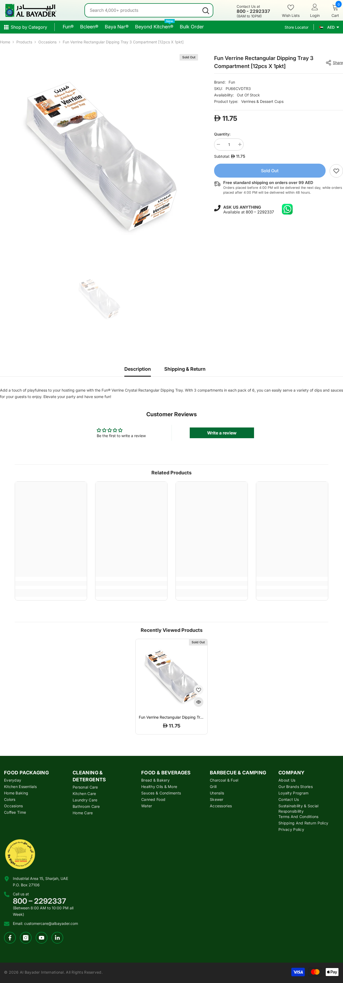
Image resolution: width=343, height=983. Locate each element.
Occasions (47, 42)
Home (5, 42)
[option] (99, 153)
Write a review (222, 433)
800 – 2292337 (260, 211)
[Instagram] (26, 938)
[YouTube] (41, 938)
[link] (336, 171)
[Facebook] (10, 938)
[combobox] (142, 10)
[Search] (148, 10)
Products (24, 42)
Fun (232, 82)
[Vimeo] (57, 938)
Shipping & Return (185, 369)
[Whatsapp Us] (287, 209)
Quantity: (222, 134)
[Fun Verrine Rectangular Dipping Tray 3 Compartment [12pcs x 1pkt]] (171, 675)
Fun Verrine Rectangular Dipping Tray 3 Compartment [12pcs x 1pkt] (171, 717)
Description (137, 369)
